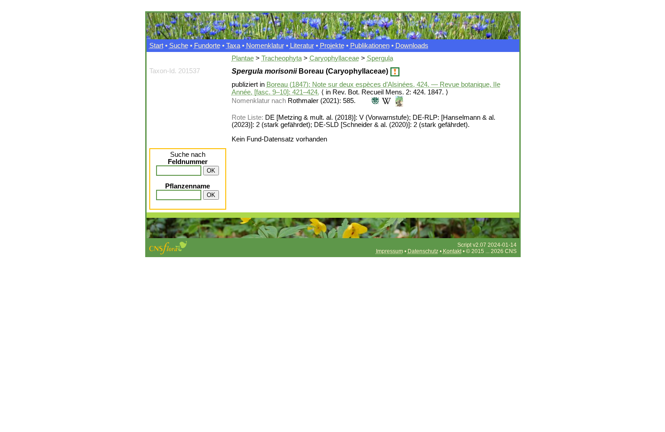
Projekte (332, 45)
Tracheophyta (281, 58)
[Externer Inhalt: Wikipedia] (386, 100)
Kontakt (452, 251)
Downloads (411, 45)
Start (156, 45)
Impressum (389, 251)
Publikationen (370, 45)
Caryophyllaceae (334, 58)
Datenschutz (423, 251)
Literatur (302, 45)
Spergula (380, 58)
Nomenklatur (265, 45)
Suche (178, 45)
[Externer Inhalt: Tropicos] (374, 100)
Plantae (243, 58)
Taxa (233, 45)
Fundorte (207, 45)
